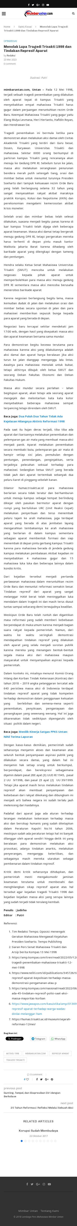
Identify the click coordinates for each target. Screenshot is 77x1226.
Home (7, 26)
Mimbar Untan (28, 1211)
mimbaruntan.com (35, 1053)
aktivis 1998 (12, 1053)
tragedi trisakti (15, 1060)
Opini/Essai (25, 26)
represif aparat (60, 1053)
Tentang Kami (49, 1211)
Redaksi (11, 55)
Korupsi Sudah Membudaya (38, 1130)
